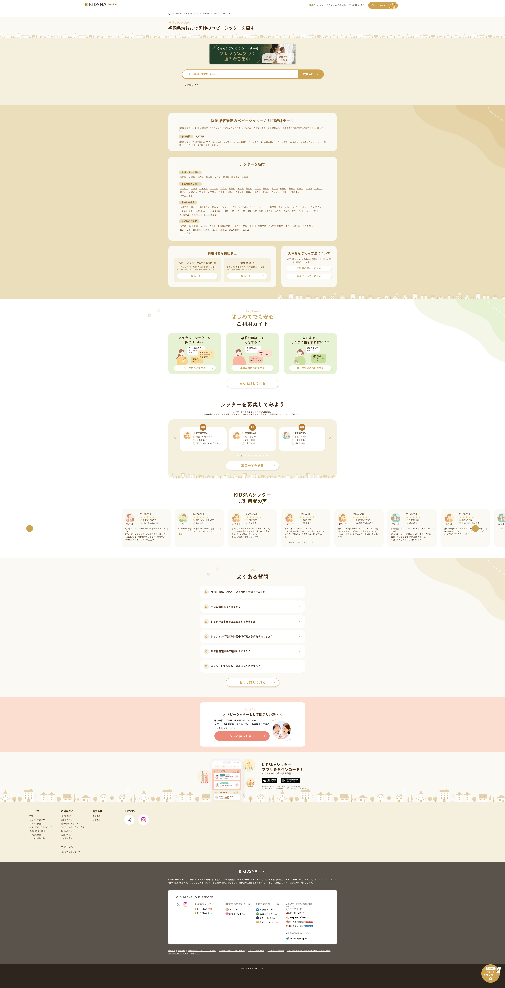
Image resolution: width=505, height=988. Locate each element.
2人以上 (295, 207)
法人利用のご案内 (357, 5)
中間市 (300, 188)
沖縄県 (245, 177)
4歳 (249, 211)
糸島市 (285, 192)
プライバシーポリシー (256, 950)
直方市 (223, 188)
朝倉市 (266, 192)
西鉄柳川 (197, 230)
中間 (288, 226)
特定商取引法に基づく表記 (178, 953)
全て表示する (186, 196)
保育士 (194, 207)
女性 (287, 207)
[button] (238, 455)
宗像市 (202, 192)
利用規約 (181, 950)
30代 (308, 211)
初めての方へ (317, 5)
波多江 (223, 230)
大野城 (183, 226)
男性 (280, 207)
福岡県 (183, 177)
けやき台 (237, 226)
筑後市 (266, 188)
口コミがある (210, 215)
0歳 (226, 211)
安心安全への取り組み (336, 5)
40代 (315, 211)
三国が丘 (245, 230)
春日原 (204, 226)
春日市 (183, 192)
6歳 (261, 211)
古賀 (245, 226)
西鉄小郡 (296, 226)
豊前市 (292, 188)
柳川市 (249, 188)
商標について (196, 953)
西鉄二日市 (185, 230)
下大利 (253, 226)
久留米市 (214, 188)
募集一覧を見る (252, 465)
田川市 (241, 188)
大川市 (275, 188)
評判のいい (196, 215)
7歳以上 (269, 211)
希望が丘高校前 (276, 226)
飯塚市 (232, 188)
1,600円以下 (186, 211)
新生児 (278, 211)
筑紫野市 (318, 188)
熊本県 (209, 177)
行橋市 (283, 188)
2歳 (237, 211)
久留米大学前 (224, 226)
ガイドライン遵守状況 (276, 950)
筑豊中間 (262, 226)
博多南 (215, 230)
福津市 (230, 192)
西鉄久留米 (307, 226)
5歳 (255, 211)
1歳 (232, 211)
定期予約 (184, 207)
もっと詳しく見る (252, 682)
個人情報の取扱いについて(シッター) (202, 950)
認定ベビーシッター (221, 207)
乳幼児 (287, 211)
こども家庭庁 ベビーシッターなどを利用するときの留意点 (309, 950)
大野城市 (193, 192)
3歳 (243, 211)
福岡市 (194, 188)
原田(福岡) (234, 230)
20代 (301, 211)
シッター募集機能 (270, 414)
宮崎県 (226, 177)
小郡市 (309, 188)
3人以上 (305, 207)
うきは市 (239, 192)
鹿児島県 (235, 177)
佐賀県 (192, 177)
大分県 (217, 177)
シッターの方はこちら (381, 5)
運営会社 (171, 950)
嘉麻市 (258, 192)
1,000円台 (316, 207)
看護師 (273, 207)
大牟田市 (203, 188)
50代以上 (184, 215)
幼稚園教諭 (204, 207)
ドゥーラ (263, 207)
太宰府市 (212, 192)
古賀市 (221, 192)
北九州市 (184, 188)
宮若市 (249, 192)
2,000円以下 (201, 211)
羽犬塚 (206, 230)
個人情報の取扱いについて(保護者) (232, 950)
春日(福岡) (193, 226)
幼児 (294, 211)
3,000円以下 (216, 211)
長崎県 (200, 177)
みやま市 (276, 192)
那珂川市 (295, 192)
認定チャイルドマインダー (245, 207)
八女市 (258, 188)
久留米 (212, 226)
